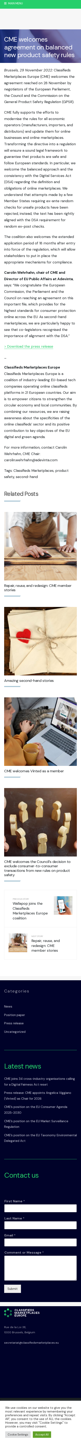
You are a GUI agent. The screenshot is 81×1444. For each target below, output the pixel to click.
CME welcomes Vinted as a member (34, 771)
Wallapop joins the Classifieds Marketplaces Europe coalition (30, 909)
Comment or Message (24, 1253)
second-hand (27, 477)
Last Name (14, 1218)
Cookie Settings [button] (18, 1434)
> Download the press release (28, 346)
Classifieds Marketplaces (34, 470)
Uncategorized (15, 1032)
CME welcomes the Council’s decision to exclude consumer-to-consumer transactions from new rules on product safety (37, 868)
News (8, 1006)
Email (10, 1235)
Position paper (14, 1015)
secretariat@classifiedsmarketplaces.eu (31, 1342)
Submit (12, 1289)
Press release (14, 1023)
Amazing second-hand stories (29, 680)
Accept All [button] (42, 1434)
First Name (14, 1201)
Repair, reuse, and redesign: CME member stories (37, 588)
